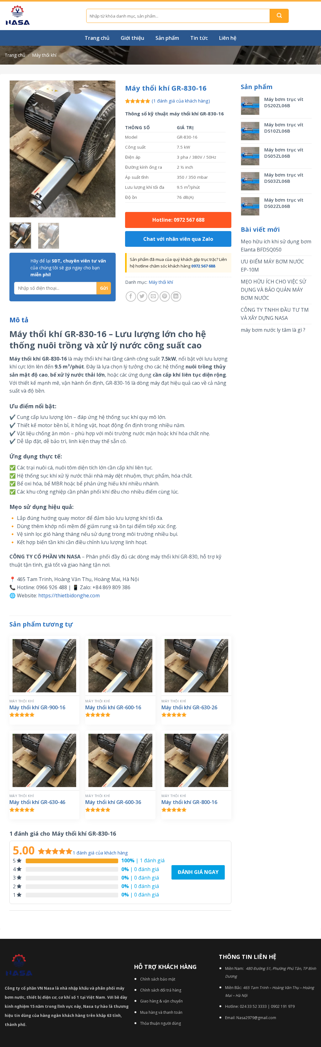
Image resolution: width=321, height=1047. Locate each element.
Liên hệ (227, 37)
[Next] (105, 149)
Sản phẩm (167, 37)
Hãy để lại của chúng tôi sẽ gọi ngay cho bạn (68, 268)
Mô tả (19, 319)
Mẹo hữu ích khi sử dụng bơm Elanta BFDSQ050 (276, 245)
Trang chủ (97, 37)
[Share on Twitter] (142, 296)
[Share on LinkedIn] (176, 296)
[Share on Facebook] (131, 296)
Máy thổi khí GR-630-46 (37, 802)
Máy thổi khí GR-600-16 (113, 707)
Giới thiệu (132, 37)
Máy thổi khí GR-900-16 (37, 707)
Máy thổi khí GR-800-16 (189, 802)
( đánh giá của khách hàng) (181, 101)
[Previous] (19, 149)
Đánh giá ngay (198, 872)
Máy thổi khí (44, 55)
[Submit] (279, 16)
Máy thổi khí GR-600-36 (113, 802)
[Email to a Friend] (153, 296)
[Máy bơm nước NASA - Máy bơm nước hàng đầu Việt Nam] (41, 16)
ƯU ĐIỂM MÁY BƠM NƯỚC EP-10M (272, 265)
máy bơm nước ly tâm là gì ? (273, 329)
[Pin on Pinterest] (165, 296)
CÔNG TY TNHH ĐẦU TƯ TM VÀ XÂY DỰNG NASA (275, 313)
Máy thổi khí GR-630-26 (189, 707)
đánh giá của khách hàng (100, 853)
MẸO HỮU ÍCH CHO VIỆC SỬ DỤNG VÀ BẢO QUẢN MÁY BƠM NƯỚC (273, 289)
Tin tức (199, 37)
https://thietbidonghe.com (69, 595)
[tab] (19, 320)
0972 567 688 (203, 266)
